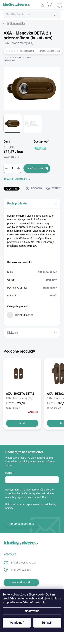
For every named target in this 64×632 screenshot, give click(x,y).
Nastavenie (32, 611)
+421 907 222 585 (21, 569)
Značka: (9, 60)
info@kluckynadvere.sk (23, 562)
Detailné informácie (15, 179)
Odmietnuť (16, 622)
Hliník (53, 295)
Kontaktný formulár (21, 582)
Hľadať (55, 14)
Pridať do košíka (35, 168)
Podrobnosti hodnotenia (48, 51)
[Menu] (59, 4)
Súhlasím (47, 622)
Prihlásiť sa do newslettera (21, 524)
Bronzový (51, 279)
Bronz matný (49, 287)
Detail (22, 423)
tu (44, 602)
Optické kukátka (24, 315)
